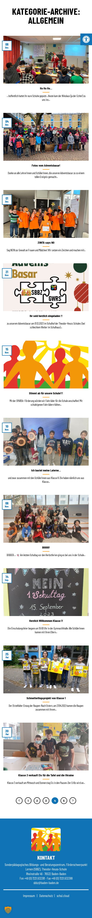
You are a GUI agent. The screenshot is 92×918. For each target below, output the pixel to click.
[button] (8, 910)
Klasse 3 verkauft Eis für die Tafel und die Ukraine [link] (46, 775)
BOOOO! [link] (46, 547)
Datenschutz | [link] (46, 896)
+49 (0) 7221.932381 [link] (34, 878)
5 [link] (64, 800)
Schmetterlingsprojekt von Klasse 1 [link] (46, 698)
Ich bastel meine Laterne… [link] (46, 470)
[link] (86, 39)
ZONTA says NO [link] (46, 242)
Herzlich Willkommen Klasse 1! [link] (46, 621)
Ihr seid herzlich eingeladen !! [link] (46, 316)
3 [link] (46, 800)
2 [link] (37, 800)
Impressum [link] (29, 896)
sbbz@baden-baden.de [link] (46, 883)
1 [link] (28, 800)
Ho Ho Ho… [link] (46, 88)
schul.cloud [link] (63, 896)
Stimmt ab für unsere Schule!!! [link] (46, 393)
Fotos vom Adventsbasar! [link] (46, 165)
